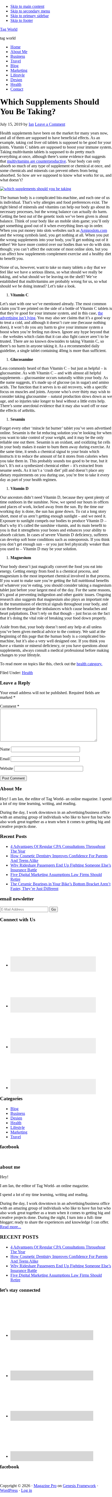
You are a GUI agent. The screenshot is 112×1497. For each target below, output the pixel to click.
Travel (15, 1137)
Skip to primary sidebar (29, 16)
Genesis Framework (79, 1485)
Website (6, 768)
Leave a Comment (50, 124)
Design (16, 1118)
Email (5, 759)
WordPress (9, 1490)
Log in (26, 1490)
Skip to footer (21, 20)
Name (5, 749)
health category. (89, 664)
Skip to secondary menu (30, 11)
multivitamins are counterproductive (36, 161)
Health (27, 672)
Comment (9, 706)
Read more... (10, 1227)
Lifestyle (17, 1127)
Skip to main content (27, 6)
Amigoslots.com (93, 230)
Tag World (8, 29)
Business (17, 1113)
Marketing (18, 1132)
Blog (14, 1108)
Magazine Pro (45, 1485)
